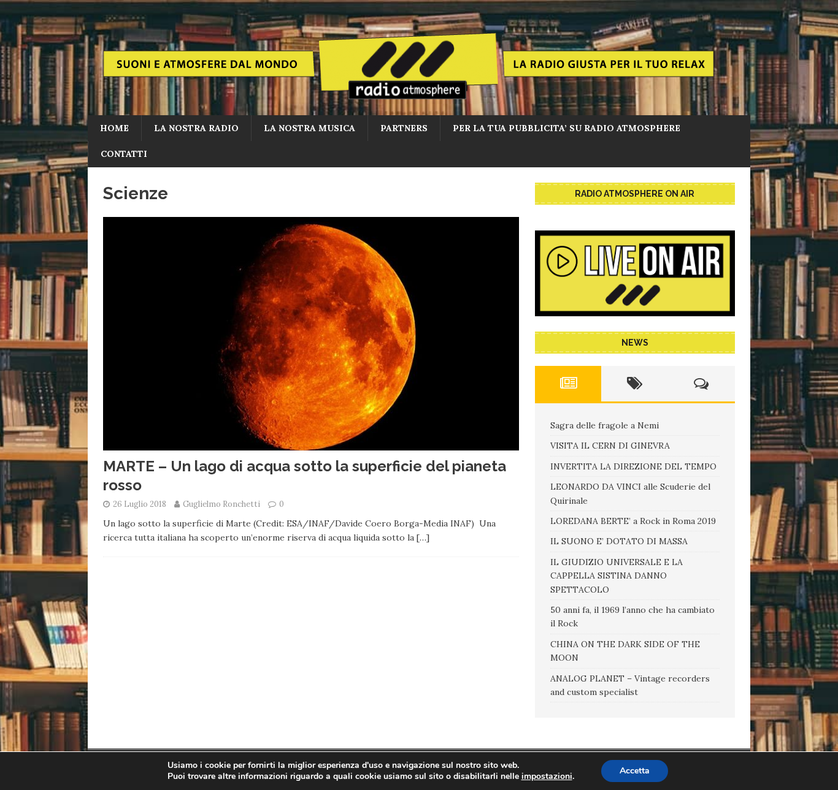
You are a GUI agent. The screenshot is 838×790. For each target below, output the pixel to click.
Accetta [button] (635, 771)
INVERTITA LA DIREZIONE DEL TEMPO (633, 466)
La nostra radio (196, 128)
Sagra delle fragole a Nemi (604, 425)
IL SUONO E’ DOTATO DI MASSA (619, 541)
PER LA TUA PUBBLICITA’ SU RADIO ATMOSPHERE (566, 128)
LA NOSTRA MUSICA (309, 128)
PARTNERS (404, 128)
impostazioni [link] (546, 776)
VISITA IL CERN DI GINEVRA (610, 445)
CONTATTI (124, 153)
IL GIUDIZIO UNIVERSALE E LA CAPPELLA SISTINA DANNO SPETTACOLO (616, 575)
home (114, 128)
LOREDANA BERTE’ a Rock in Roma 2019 (633, 520)
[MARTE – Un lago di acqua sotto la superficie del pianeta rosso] (311, 443)
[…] (423, 537)
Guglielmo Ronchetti (221, 504)
